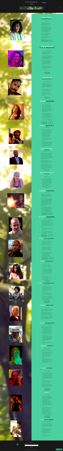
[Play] (18, 444)
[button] (60, 7)
